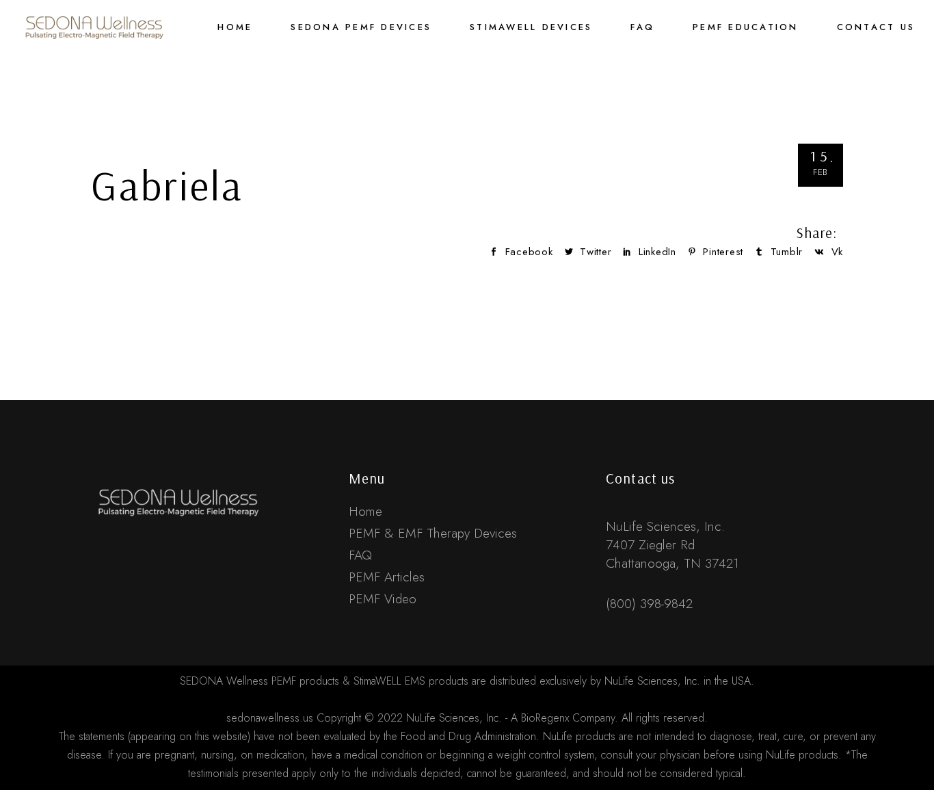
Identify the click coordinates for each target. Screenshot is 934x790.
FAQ (360, 555)
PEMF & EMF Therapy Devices (433, 533)
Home (365, 511)
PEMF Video (382, 599)
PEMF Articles (387, 577)
